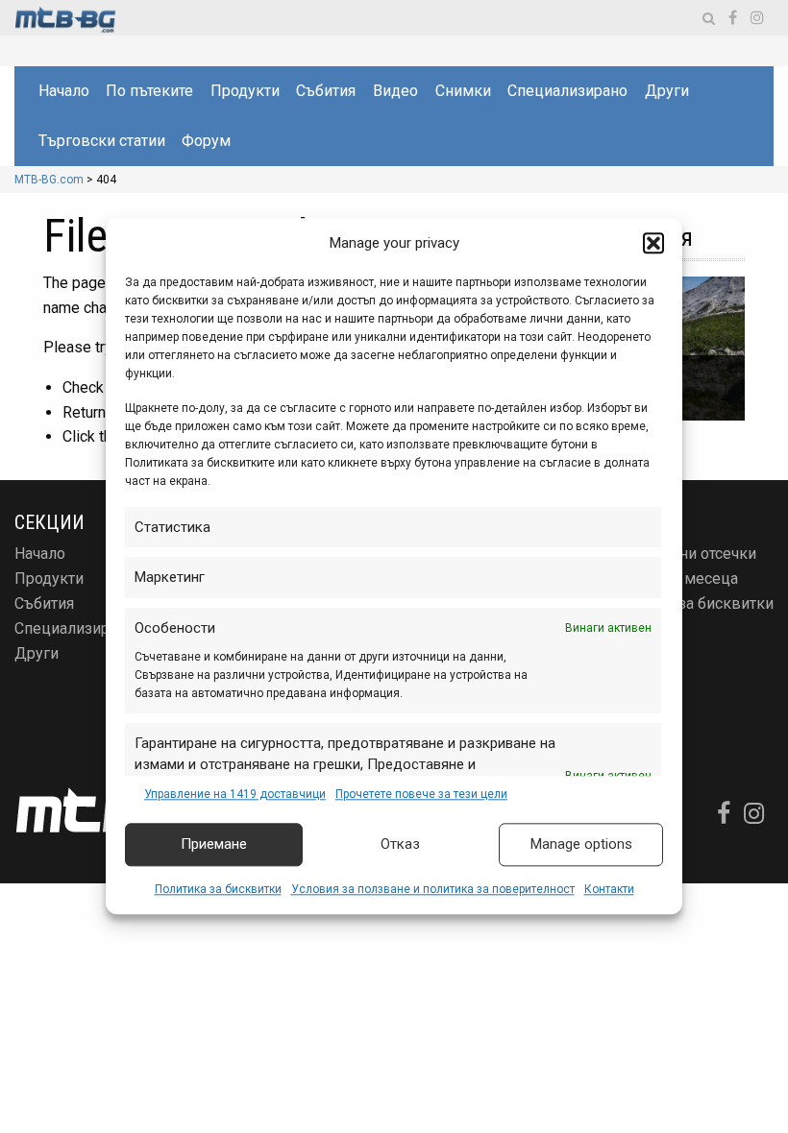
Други (667, 91)
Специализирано (567, 91)
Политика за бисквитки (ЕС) (689, 611)
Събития (326, 91)
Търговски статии (101, 141)
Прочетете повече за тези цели (421, 794)
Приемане (214, 845)
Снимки (463, 91)
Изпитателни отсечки (680, 553)
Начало (63, 91)
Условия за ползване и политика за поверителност (433, 889)
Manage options (581, 845)
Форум (206, 141)
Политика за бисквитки (218, 889)
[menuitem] (63, 91)
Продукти (245, 91)
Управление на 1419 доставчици (235, 794)
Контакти (609, 889)
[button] (653, 243)
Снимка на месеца (671, 578)
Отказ (400, 845)
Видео (395, 91)
